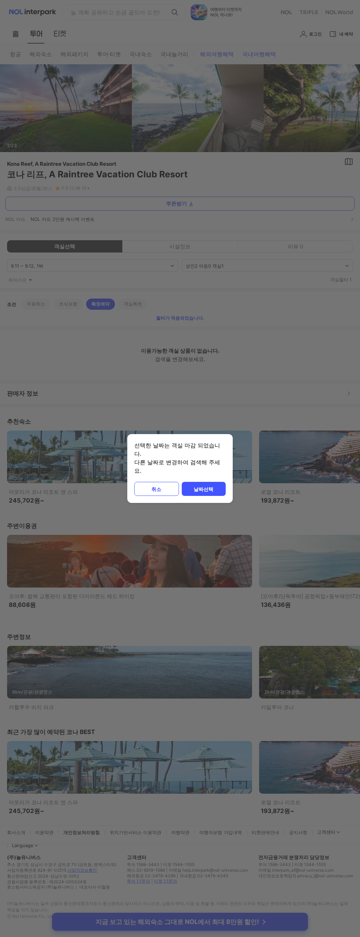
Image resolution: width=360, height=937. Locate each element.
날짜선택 (203, 489)
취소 (156, 489)
